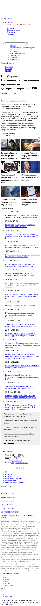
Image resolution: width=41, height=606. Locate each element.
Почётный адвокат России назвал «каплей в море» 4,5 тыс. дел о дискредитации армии (21, 216)
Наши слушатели (7, 508)
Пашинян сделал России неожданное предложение (17, 442)
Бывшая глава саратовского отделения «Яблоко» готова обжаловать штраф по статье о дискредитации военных (22, 356)
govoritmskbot (14, 459)
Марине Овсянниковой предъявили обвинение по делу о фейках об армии (19, 274)
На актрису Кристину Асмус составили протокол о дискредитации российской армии (22, 246)
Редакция (10, 34)
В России (8, 69)
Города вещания (7, 505)
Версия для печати (10, 133)
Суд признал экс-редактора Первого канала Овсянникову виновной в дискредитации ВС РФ (22, 296)
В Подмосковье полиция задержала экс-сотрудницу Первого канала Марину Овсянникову (20, 315)
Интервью (10, 28)
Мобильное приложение (14, 482)
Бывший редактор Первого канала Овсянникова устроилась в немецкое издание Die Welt (22, 377)
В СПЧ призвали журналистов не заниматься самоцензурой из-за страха (22, 367)
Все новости (5, 135)
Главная (4, 63)
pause (7, 579)
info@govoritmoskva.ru (19, 463)
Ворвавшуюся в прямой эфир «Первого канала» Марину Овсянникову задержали (20, 397)
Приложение (14, 59)
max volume (9, 585)
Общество (9, 67)
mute (7, 581)
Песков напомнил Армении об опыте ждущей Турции (20, 422)
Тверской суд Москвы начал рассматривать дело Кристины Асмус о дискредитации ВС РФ (21, 236)
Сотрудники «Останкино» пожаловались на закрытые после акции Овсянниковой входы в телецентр (22, 345)
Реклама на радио (7, 501)
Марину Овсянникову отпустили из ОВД (20, 305)
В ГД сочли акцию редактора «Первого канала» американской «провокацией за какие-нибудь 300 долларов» (20, 407)
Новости (8, 22)
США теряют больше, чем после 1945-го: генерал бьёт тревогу (19, 435)
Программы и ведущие (15, 30)
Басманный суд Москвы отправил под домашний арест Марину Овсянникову (19, 265)
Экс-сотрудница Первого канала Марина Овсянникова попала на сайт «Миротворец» (21, 325)
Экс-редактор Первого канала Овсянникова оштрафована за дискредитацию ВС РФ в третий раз (21, 285)
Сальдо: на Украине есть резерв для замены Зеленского (20, 428)
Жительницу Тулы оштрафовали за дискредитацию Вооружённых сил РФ (19, 387)
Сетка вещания (12, 32)
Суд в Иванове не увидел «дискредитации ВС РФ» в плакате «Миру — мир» (22, 256)
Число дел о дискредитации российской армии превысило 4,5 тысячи (20, 226)
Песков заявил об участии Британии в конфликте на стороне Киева (17, 415)
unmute (7, 583)
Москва (8, 71)
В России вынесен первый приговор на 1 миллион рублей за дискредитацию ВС (20, 335)
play (6, 577)
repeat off (8, 596)
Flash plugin (8, 604)
